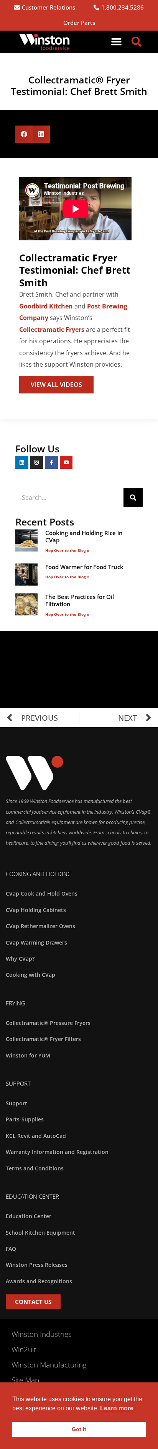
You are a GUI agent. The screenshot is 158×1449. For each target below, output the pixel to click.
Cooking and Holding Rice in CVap (84, 536)
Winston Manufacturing (49, 1365)
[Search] (133, 497)
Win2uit (24, 1349)
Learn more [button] (116, 1408)
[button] (116, 41)
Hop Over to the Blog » (67, 550)
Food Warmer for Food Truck (84, 567)
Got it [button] (79, 1429)
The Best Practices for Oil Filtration (79, 600)
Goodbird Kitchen (46, 306)
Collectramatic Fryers (51, 329)
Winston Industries (42, 1334)
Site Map (25, 1380)
